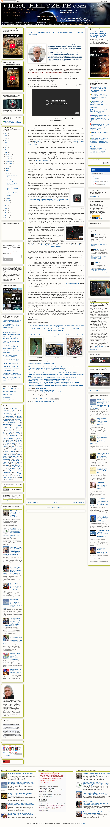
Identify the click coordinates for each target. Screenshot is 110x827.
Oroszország (6, 459)
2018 (6, 149)
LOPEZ (96, 262)
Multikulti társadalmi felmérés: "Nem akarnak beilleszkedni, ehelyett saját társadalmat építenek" (54, 382)
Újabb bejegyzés (33, 502)
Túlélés (8, 474)
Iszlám (47, 401)
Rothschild (5, 464)
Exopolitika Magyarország (10, 500)
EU (12, 429)
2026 (6, 133)
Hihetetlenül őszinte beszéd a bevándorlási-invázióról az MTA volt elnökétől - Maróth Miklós (56, 288)
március (8, 198)
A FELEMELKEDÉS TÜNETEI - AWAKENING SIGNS (11, 369)
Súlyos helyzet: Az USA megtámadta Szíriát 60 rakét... (12, 188)
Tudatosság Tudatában (9, 400)
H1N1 (13, 437)
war (21, 477)
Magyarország (17, 448)
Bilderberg (19, 416)
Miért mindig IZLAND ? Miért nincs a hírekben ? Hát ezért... (16, 671)
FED (4, 433)
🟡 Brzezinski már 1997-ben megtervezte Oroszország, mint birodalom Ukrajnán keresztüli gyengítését (98, 96)
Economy (19, 429)
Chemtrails (8, 419)
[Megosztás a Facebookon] (56, 399)
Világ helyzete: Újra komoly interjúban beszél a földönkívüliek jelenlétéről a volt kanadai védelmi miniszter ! (99, 270)
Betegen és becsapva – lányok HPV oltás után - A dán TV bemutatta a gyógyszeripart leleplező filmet (12, 514)
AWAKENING (14, 408)
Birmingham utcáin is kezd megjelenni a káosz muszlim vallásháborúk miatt (49, 379)
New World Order (13, 456)
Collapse (20, 420)
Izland (18, 445)
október (8, 159)
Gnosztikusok (6, 437)
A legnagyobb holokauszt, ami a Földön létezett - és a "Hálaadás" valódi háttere (102, 485)
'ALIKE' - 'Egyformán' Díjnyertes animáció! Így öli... (12, 194)
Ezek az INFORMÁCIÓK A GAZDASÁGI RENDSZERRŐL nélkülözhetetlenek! (11, 326)
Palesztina (5, 460)
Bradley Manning (10, 417)
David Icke (8, 427)
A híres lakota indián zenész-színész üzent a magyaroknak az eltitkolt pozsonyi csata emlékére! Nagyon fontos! (12, 639)
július (7, 166)
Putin (12, 462)
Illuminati (19, 440)
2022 (6, 140)
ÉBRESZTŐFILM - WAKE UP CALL (12, 363)
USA (20, 474)
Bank (12, 414)
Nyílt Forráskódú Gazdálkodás (11, 389)
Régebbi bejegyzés (78, 502)
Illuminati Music (10, 442)
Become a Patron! (94, 196)
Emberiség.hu (6, 397)
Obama (5, 457)
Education (8, 430)
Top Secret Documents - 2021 (11, 330)
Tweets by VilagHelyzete (96, 390)
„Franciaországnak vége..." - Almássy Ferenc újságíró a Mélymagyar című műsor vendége (53, 377)
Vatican (15, 475)
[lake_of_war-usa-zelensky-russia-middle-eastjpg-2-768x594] (12, 122)
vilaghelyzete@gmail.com (100, 346)
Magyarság (9, 449)
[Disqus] (56, 427)
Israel (13, 443)
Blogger (83, 823)
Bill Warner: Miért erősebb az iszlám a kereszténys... (12, 183)
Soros (13, 464)
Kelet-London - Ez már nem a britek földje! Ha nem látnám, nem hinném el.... (49, 380)
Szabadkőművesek (16, 465)
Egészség (17, 430)
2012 (6, 215)
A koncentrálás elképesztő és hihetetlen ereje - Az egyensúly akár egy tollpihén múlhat (102, 551)
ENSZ (7, 429)
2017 (6, 152)
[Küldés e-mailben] (51, 399)
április (8, 173)
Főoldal (55, 502)
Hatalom (11, 438)
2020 (6, 145)
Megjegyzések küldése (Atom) (59, 507)
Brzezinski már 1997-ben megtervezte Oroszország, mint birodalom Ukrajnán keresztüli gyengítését (98, 34)
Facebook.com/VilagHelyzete (46, 390)
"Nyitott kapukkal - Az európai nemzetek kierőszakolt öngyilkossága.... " (48, 368)
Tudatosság (6, 472)
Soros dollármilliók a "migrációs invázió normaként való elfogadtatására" (48, 384)
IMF (8, 440)
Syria (6, 465)
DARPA (20, 426)
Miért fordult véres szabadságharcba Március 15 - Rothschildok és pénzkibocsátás (15, 656)
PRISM (17, 459)
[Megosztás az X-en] (54, 399)
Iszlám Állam (9, 445)
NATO (4, 456)
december (9, 154)
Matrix (7, 451)
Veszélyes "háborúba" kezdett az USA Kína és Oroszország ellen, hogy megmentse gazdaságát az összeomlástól (21, 805)
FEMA (8, 433)
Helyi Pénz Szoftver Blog (9, 391)
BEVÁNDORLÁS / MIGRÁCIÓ (41, 363)
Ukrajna (8, 475)
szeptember (9, 161)
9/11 (4, 408)
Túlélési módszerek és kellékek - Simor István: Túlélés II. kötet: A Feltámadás (103, 455)
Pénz (17, 462)
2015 (6, 208)
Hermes (18, 438)
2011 (6, 217)
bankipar (16, 477)
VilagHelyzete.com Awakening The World (52, 392)
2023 (6, 138)
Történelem (19, 472)
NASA (18, 454)
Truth (11, 470)
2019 (6, 147)
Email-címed (7, 254)
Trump (20, 468)
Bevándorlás (35, 401)
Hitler (4, 440)
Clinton (12, 420)
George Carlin (17, 433)
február (8, 200)
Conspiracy (7, 424)
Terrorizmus (11, 468)
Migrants (51, 401)
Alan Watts (14, 410)
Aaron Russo (6, 410)
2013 (6, 212)
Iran (8, 443)
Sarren (96, 249)
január (8, 202)
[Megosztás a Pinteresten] (58, 399)
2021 (6, 142)
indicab (96, 234)
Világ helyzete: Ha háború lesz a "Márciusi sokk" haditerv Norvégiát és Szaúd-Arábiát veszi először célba (99, 243)
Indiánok (18, 442)
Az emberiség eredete (8, 413)
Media (13, 451)
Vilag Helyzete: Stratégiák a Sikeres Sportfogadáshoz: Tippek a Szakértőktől (98, 257)
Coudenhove (6, 426)
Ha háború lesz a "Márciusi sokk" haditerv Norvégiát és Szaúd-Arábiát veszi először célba (15, 586)
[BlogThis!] (53, 399)
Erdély (4, 432)
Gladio (4, 435)
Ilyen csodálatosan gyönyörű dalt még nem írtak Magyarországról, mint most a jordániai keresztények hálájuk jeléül (12, 622)
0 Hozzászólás (44, 398)
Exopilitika (17, 432)
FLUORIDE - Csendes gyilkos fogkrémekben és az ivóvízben (11, 360)
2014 (6, 210)
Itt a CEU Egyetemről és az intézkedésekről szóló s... (11, 177)
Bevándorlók (41, 401)
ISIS (12, 440)
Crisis (13, 426)
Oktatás (16, 457)
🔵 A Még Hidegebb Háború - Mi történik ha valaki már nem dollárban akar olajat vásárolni (98, 111)
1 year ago (99, 258)
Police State (15, 461)
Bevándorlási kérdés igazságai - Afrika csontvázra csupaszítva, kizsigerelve (49, 370)
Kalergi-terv (5, 446)
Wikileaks (10, 477)
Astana (20, 411)
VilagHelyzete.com (95, 304)
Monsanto (12, 454)
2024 (6, 135)
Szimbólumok (15, 466)
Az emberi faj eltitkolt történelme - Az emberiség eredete (12, 355)
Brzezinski (19, 417)
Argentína (15, 411)
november (9, 156)
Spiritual (20, 464)
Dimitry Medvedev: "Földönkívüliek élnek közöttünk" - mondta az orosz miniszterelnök (102, 519)
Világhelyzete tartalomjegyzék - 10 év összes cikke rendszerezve (12, 320)
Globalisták (14, 435)
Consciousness (12, 422)
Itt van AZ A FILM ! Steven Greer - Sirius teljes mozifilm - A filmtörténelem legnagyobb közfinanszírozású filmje (20, 795)
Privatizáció (6, 462)
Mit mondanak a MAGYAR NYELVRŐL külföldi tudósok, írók (11, 333)
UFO (14, 474)
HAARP (18, 437)
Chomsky (17, 419)
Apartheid (8, 412)
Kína (13, 446)
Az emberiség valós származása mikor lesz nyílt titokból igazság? (102, 470)
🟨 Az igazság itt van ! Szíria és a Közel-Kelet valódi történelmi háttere (99, 134)
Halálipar (4, 438)
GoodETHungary (7, 394)
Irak (4, 443)
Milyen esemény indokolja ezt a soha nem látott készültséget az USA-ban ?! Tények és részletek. (20, 814)
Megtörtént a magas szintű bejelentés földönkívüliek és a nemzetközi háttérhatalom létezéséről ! (99, 422)
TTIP (4, 468)
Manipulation (18, 449)
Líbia (9, 448)
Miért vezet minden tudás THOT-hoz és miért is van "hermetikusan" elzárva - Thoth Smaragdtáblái (98, 439)
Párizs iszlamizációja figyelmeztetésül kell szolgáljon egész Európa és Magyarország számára (54, 366)
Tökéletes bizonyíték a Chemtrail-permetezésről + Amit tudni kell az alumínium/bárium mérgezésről (99, 534)
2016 (6, 206)
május (8, 170)
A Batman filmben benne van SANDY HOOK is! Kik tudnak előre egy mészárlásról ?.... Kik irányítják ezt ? (99, 502)
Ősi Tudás (8, 479)
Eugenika (10, 432)
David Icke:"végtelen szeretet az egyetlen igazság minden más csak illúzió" (12, 379)
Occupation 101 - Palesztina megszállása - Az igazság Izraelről (12, 373)
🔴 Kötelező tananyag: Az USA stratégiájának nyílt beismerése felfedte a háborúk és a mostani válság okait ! (98, 89)
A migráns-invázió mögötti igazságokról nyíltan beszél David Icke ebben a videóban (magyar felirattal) (56, 385)
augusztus (9, 163)
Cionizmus (5, 420)
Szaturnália (5, 466)
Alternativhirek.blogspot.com (56, 395)
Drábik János (18, 427)
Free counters (6, 755)
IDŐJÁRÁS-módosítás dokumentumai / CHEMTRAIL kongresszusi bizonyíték (11, 347)
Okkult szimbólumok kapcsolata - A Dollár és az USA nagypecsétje (12, 337)
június (8, 168)
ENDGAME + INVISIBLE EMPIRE (12, 366)
